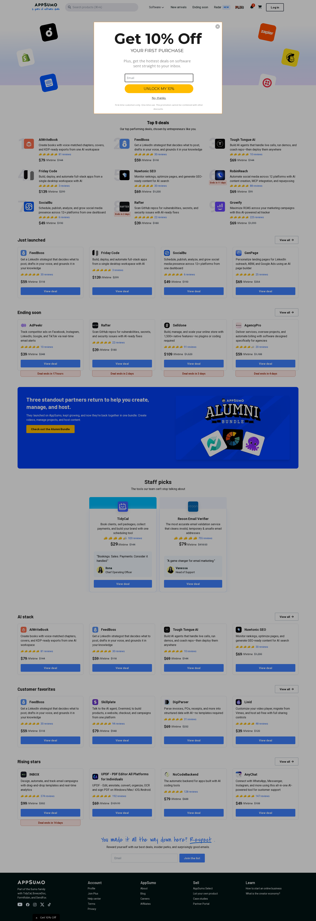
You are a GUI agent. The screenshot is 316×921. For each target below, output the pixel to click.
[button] (217, 26)
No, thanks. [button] (159, 98)
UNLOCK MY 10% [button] (159, 89)
